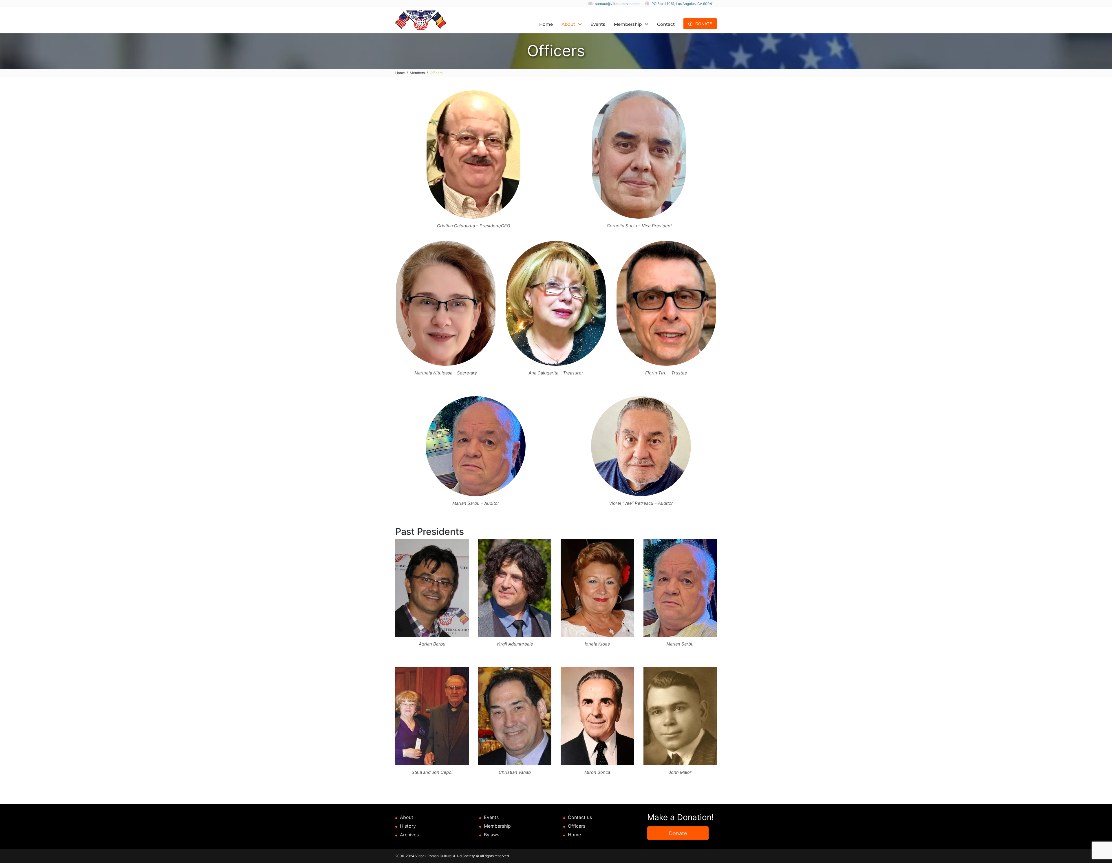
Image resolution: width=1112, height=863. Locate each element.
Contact (666, 24)
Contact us (580, 817)
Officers (576, 826)
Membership (628, 24)
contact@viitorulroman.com (617, 3)
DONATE (703, 23)
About (568, 24)
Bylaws (491, 835)
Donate (678, 833)
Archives (409, 835)
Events (597, 24)
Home (546, 24)
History (408, 826)
